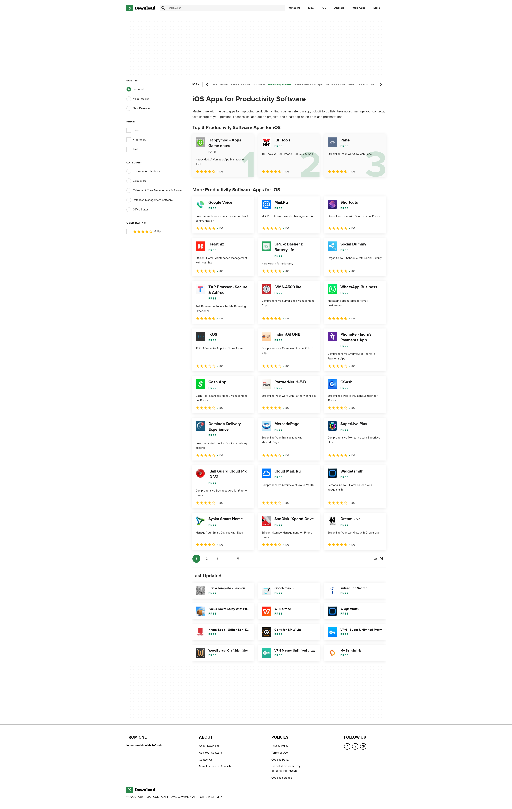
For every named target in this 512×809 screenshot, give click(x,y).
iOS (324, 8)
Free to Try (139, 139)
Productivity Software (279, 84)
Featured (138, 89)
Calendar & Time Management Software (157, 190)
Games (224, 84)
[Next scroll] (381, 84)
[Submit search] (163, 8)
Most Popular (141, 98)
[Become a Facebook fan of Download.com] (347, 746)
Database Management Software (153, 200)
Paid (135, 149)
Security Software (335, 84)
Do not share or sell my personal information (285, 769)
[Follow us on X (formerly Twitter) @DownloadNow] (355, 746)
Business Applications (146, 171)
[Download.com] (140, 8)
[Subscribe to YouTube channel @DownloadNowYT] (363, 746)
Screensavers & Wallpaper (309, 84)
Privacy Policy (279, 746)
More (376, 8)
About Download (209, 746)
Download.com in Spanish (215, 766)
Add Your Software (210, 753)
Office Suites (141, 209)
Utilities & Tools (366, 84)
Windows (294, 8)
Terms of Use (279, 753)
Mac (311, 8)
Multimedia (259, 84)
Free (136, 130)
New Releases (142, 108)
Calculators (139, 180)
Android (339, 8)
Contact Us (206, 759)
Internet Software (240, 84)
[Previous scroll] (207, 84)
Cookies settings (281, 777)
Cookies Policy (280, 759)
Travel (351, 84)
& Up (157, 231)
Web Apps (358, 8)
